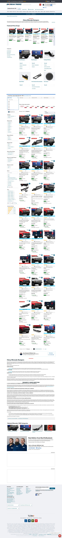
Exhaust (30, 11)
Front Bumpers (9, 50)
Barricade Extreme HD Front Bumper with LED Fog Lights (23, 174)
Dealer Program (28, 491)
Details (24, 1)
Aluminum (9, 139)
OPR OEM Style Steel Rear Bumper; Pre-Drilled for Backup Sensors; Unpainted (37, 243)
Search (40, 5)
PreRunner (9, 126)
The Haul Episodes (9, 493)
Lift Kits (42, 11)
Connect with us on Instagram (38, 495)
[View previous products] (8, 37)
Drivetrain (24, 11)
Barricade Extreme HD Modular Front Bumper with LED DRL (36, 38)
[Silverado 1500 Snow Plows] (25, 76)
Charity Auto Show (28, 490)
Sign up (52, 488)
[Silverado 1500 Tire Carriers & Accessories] (37, 76)
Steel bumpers (10, 368)
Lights (44, 11)
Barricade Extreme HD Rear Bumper (49, 337)
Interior (39, 11)
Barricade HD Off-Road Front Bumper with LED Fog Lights (48, 197)
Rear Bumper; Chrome (22, 196)
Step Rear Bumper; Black (48, 313)
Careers (27, 489)
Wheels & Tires (52, 11)
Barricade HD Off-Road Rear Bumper (28, 37)
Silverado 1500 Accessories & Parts (12, 16)
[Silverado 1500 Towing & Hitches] (49, 54)
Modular (9, 129)
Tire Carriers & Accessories (11, 54)
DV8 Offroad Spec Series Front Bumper (24, 338)
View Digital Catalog (10, 496)
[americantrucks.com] (13, 4)
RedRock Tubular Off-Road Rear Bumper (49, 243)
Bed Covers (14, 11)
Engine (27, 11)
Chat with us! (18, 492)
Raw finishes (10, 372)
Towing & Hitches (9, 57)
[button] (44, 7)
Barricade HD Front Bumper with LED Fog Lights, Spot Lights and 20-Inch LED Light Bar (24, 291)
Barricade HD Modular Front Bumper (48, 268)
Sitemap (30, 534)
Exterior (33, 11)
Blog (7, 494)
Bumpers (20, 11)
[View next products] (54, 37)
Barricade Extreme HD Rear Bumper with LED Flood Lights (37, 174)
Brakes (18, 11)
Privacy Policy (35, 534)
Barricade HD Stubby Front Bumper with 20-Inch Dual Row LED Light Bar (36, 197)
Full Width (9, 122)
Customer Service (18, 491)
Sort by (46, 111)
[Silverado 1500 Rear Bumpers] (37, 54)
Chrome (9, 148)
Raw (8, 145)
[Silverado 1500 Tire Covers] (49, 76)
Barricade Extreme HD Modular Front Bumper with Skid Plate (36, 291)
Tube (9, 130)
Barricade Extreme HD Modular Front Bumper (36, 268)
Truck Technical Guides (10, 492)
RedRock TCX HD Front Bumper (49, 173)
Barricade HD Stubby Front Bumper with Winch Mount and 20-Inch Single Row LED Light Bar (44, 38)
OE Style (9, 123)
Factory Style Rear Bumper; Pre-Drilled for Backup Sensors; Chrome (25, 268)
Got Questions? (18, 490)
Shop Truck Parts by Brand (10, 490)
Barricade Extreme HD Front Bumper (52, 37)
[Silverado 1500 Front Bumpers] (25, 54)
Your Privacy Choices (42, 534)
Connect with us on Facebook (36, 495)
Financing (8, 491)
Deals (8, 11)
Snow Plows (8, 53)
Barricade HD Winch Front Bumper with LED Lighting (12, 37)
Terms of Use (18, 494)
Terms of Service (41, 535)
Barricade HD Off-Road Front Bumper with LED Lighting (20, 37)
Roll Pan (9, 127)
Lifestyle (10, 11)
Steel (9, 136)
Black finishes (10, 371)
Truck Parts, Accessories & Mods (12, 418)
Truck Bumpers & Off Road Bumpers (23, 418)
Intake (36, 11)
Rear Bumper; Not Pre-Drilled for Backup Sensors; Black (36, 338)
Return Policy (18, 489)
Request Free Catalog (10, 495)
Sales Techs (27, 492)
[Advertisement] (31, 460)
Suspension (48, 11)
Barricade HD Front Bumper (35, 313)
